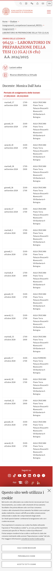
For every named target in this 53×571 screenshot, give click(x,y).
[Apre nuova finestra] (9, 475)
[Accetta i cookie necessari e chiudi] (49, 490)
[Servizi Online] (32, 3)
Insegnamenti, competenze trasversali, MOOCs (22, 25)
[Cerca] (21, 3)
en (49, 3)
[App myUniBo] (20, 482)
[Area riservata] (37, 3)
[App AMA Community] (38, 482)
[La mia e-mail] (43, 3)
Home (5, 21)
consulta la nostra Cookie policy (32, 539)
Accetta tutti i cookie (26, 564)
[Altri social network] (43, 475)
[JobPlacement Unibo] (32, 482)
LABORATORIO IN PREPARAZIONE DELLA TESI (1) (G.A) (25, 32)
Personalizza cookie (26, 556)
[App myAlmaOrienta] (26, 482)
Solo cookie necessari (26, 548)
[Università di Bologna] (17, 11)
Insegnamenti (8, 29)
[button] (43, 12)
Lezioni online (15, 67)
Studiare (13, 21)
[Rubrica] (26, 3)
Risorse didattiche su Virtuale (23, 74)
